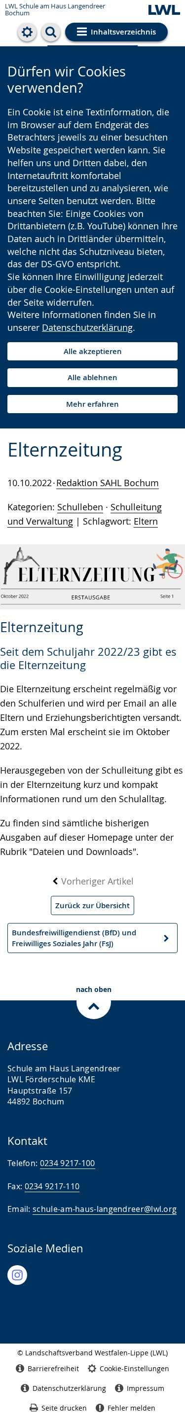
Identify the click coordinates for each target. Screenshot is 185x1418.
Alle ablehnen (92, 377)
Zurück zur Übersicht (92, 905)
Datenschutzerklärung (87, 327)
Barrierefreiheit (53, 1368)
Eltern (146, 521)
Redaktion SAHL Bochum (107, 483)
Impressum (145, 1388)
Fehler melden (131, 1408)
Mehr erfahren (92, 404)
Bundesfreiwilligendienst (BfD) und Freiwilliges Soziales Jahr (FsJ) (73, 940)
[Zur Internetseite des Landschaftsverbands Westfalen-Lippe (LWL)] (164, 10)
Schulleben (80, 507)
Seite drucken (64, 1408)
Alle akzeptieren (93, 351)
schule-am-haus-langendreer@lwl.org (105, 1209)
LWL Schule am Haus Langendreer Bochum (55, 9)
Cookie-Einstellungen (134, 1368)
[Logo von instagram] (17, 1275)
